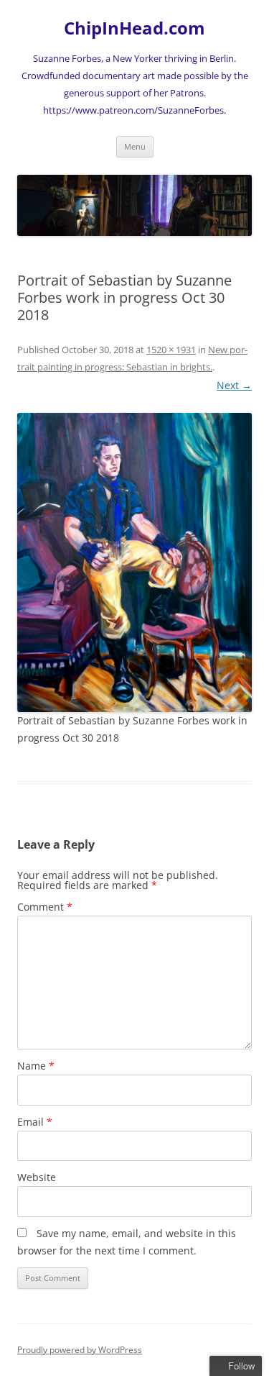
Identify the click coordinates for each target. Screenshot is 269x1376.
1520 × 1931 (171, 349)
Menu (135, 146)
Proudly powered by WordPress (79, 1350)
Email (34, 1122)
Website (36, 1177)
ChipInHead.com (134, 28)
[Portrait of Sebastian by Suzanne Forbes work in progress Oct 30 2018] (134, 562)
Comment (44, 906)
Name (36, 1065)
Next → (234, 385)
